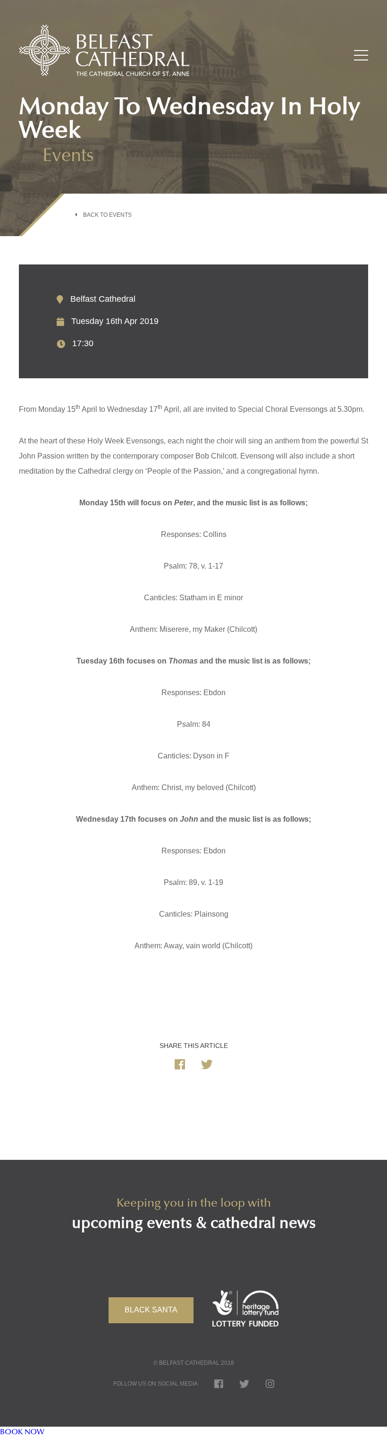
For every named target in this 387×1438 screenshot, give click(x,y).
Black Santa (151, 1310)
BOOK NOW (22, 1432)
